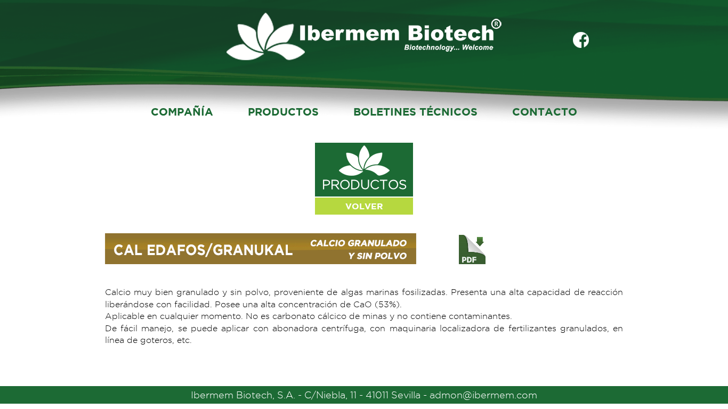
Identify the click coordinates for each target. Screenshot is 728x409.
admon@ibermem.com (483, 395)
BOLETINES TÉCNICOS (415, 111)
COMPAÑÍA (182, 111)
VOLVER (364, 206)
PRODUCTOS (283, 111)
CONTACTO (544, 111)
